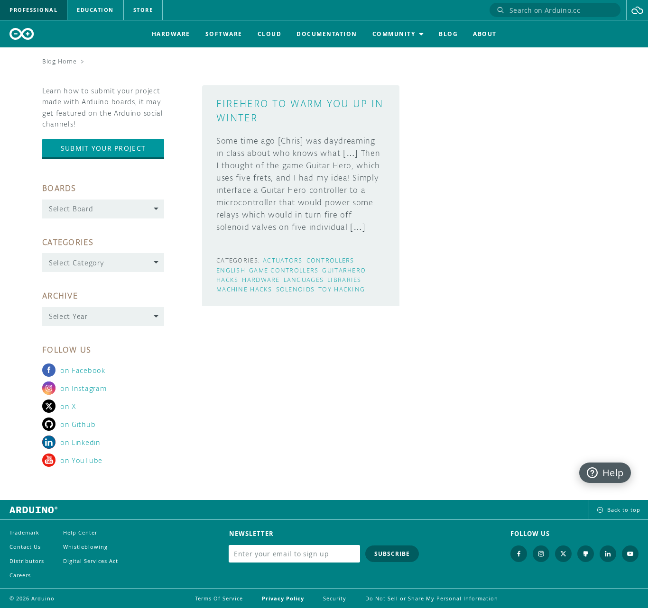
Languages (304, 280)
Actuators (283, 260)
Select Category (76, 262)
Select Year (68, 316)
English (230, 270)
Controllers (330, 260)
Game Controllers (283, 270)
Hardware (260, 280)
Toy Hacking (341, 289)
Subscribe (392, 554)
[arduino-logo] (22, 33)
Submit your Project (103, 148)
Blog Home (59, 61)
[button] (637, 10)
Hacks (227, 280)
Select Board (71, 208)
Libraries (344, 280)
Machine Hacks (244, 289)
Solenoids (295, 289)
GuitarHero (344, 270)
